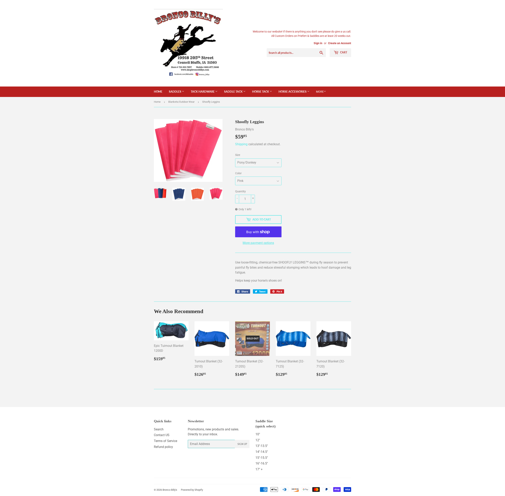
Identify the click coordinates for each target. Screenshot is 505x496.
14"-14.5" (261, 452)
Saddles (175, 91)
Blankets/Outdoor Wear (181, 101)
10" (257, 434)
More (320, 91)
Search (159, 429)
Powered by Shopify (192, 489)
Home (158, 91)
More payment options (258, 243)
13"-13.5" (261, 446)
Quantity (240, 191)
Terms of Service (165, 441)
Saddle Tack (233, 91)
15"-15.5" (261, 458)
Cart (343, 52)
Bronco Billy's (170, 489)
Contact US (161, 435)
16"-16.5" (261, 463)
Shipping (241, 144)
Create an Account (339, 43)
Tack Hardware (203, 91)
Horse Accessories (293, 91)
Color (238, 173)
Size (237, 154)
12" (257, 440)
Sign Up (242, 444)
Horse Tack (261, 91)
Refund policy (163, 447)
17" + (259, 469)
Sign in (318, 43)
